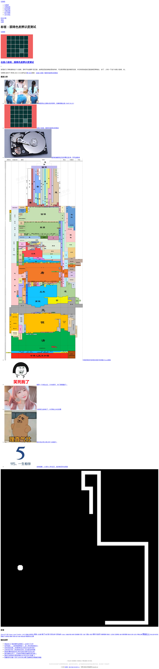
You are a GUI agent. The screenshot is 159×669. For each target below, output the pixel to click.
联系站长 (79, 660)
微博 (73, 634)
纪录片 (135, 634)
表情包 (7, 636)
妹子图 (47, 634)
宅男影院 (7, 7)
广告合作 (69, 660)
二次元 (23, 634)
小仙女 (63, 634)
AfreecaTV (3, 634)
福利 (121, 634)
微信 (70, 634)
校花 (91, 634)
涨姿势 (98, 634)
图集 (35, 634)
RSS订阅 (3, 18)
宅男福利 (58, 634)
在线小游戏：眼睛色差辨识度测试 (17, 62)
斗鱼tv (87, 634)
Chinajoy (11, 634)
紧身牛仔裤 (130, 634)
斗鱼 (84, 634)
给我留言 (74, 660)
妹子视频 (7, 13)
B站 (7, 634)
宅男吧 (3, 1)
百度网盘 (116, 634)
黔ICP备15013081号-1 (74, 667)
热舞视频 (103, 634)
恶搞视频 (77, 634)
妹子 (43, 634)
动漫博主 (31, 634)
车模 (13, 636)
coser (14, 634)
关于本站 (90, 660)
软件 (16, 636)
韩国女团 (23, 636)
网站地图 (84, 660)
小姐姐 (67, 634)
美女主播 (152, 634)
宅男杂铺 (7, 11)
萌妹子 (3, 636)
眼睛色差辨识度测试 (51, 73)
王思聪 (112, 634)
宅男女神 (52, 634)
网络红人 (146, 634)
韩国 (19, 636)
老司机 (156, 634)
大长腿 (39, 634)
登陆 (2, 20)
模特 (94, 634)
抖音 (81, 634)
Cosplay (19, 634)
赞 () (29, 73)
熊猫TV (108, 634)
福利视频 (124, 634)
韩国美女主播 (29, 636)
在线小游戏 (39, 73)
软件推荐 (7, 9)
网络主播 (139, 634)
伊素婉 (27, 634)
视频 (10, 636)
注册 (2, 22)
